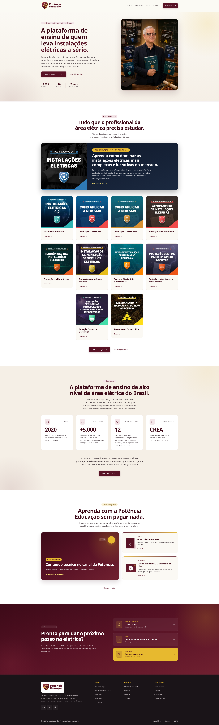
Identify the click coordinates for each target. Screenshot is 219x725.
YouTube (127, 698)
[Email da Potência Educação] (49, 707)
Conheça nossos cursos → (54, 74)
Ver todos (98, 702)
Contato (156, 6)
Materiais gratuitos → (77, 74)
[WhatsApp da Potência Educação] (55, 707)
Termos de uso (159, 698)
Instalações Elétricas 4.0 (103, 690)
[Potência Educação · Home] (51, 5)
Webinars (127, 694)
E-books (127, 690)
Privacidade (158, 694)
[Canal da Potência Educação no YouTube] (43, 707)
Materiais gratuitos (131, 687)
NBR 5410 (98, 694)
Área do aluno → (170, 6)
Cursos (129, 6)
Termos (167, 721)
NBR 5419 (98, 698)
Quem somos (159, 687)
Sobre (148, 6)
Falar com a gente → (99, 349)
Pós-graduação (100, 687)
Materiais (139, 6)
